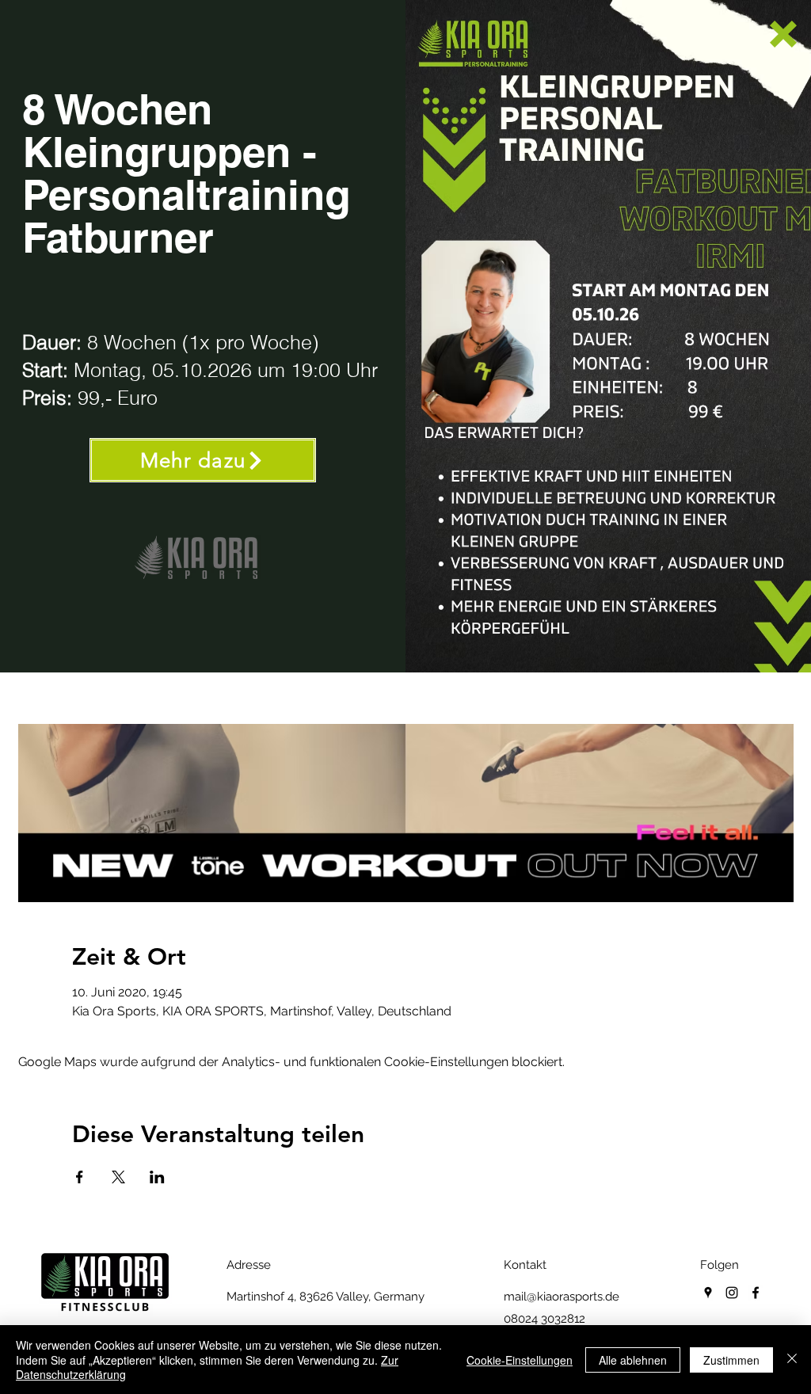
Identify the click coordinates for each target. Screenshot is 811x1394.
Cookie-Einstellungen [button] (519, 1360)
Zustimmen (731, 1360)
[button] (783, 34)
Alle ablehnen (633, 1360)
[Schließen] (791, 1359)
